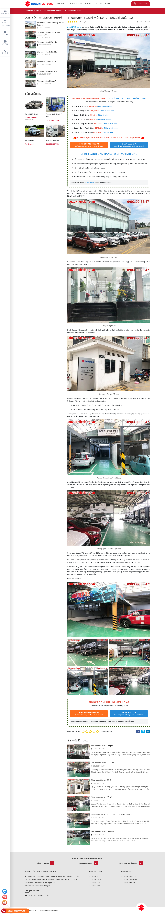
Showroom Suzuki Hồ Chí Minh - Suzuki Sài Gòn (111, 814)
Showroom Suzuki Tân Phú (47, 52)
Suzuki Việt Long (74, 27)
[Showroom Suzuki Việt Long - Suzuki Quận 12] (30, 25)
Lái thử (5, 44)
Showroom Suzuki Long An (47, 81)
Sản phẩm (5, 14)
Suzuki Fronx (29, 140)
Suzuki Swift (95, 882)
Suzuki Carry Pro (52, 140)
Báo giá (5, 34)
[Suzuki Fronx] (34, 131)
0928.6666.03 (142, 4)
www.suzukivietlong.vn (42, 886)
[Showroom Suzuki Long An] (30, 83)
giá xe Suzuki (89, 182)
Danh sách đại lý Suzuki (128, 863)
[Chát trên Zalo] (4, 891)
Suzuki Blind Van (129, 882)
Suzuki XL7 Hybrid (31, 114)
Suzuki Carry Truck (130, 879)
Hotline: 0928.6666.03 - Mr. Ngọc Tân (41, 882)
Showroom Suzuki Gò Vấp (47, 42)
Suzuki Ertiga (96, 879)
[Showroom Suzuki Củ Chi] (30, 64)
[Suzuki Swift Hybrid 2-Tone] (55, 104)
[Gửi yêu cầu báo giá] (4, 896)
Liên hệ (5, 53)
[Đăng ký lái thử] (4, 902)
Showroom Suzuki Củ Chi (46, 62)
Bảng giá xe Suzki (85, 863)
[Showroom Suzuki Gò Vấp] (30, 44)
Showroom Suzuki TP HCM (47, 71)
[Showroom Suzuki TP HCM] (30, 74)
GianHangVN (53, 910)
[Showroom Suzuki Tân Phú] (30, 54)
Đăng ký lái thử (43, 863)
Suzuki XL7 (95, 876)
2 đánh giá (82, 22)
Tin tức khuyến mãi (5, 24)
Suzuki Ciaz (95, 886)
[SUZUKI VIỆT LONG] (39, 3)
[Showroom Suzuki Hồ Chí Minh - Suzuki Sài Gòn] (30, 35)
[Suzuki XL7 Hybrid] (34, 104)
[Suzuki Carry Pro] (55, 131)
